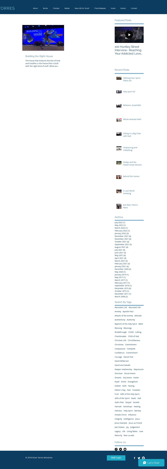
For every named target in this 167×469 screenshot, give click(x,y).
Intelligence (129, 419)
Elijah (117, 381)
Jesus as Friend (135, 423)
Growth (136, 402)
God (139, 398)
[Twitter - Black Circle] (120, 449)
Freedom (136, 390)
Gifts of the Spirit (122, 398)
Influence (132, 414)
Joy (127, 427)
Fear (129, 390)
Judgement (135, 427)
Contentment (132, 352)
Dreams (118, 377)
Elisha (123, 381)
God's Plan (119, 402)
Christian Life (120, 340)
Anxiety (118, 311)
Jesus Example (121, 423)
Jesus (137, 419)
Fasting (131, 386)
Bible (141, 324)
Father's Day (120, 390)
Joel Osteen (120, 427)
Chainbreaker (121, 336)
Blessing (118, 328)
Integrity (118, 419)
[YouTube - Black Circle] (125, 449)
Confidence (119, 352)
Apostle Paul (128, 311)
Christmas (119, 344)
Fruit (117, 394)
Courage (118, 357)
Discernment (129, 373)
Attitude (138, 315)
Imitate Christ (121, 414)
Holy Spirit (128, 410)
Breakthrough (121, 332)
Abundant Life (121, 307)
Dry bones (127, 377)
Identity (137, 410)
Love (141, 431)
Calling (138, 332)
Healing (137, 406)
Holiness (118, 410)
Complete (131, 348)
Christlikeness (134, 340)
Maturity (118, 435)
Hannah (118, 406)
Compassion (120, 348)
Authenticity (120, 319)
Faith (124, 386)
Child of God (133, 336)
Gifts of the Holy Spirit (129, 394)
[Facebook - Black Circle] (116, 449)
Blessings (128, 328)
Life (123, 431)
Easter (136, 377)
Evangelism (133, 381)
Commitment (130, 344)
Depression (139, 369)
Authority (131, 319)
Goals (133, 398)
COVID (131, 332)
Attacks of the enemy (124, 315)
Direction (119, 373)
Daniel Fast (128, 357)
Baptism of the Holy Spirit (126, 324)
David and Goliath (122, 365)
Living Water (132, 431)
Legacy (118, 431)
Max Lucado (129, 435)
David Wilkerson (122, 361)
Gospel (128, 402)
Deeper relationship (123, 369)
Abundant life (135, 307)
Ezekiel (118, 386)
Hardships (127, 406)
